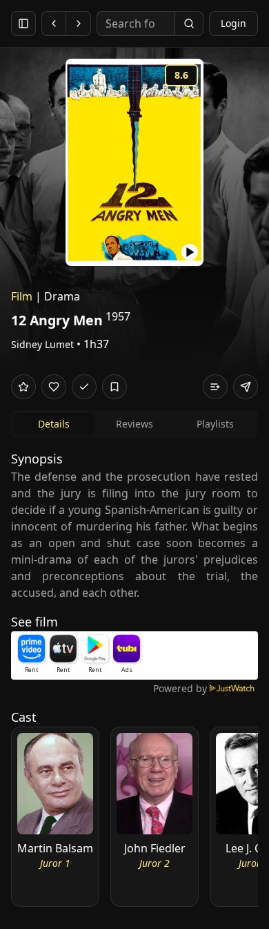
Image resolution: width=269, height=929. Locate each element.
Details (54, 423)
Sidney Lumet (42, 344)
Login (233, 23)
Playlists (215, 423)
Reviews (134, 423)
